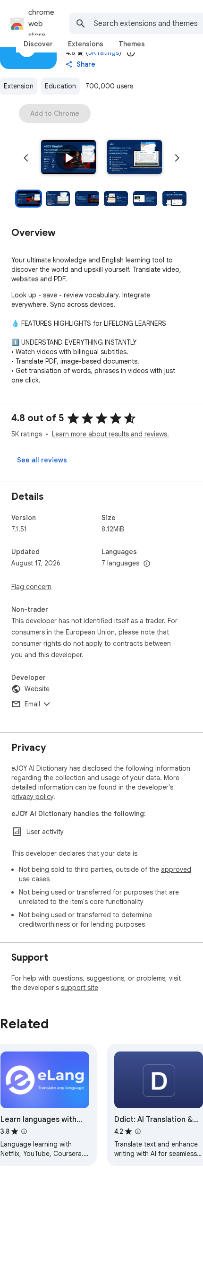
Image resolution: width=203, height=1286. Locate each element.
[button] (68, 157)
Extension (19, 86)
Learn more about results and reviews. (110, 434)
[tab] (38, 43)
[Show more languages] (146, 564)
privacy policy (32, 796)
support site (79, 987)
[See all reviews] (42, 460)
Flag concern (31, 586)
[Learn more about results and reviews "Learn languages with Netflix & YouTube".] (24, 1131)
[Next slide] (177, 157)
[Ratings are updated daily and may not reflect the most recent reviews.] (130, 52)
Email (32, 704)
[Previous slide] (26, 157)
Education (60, 86)
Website (37, 689)
